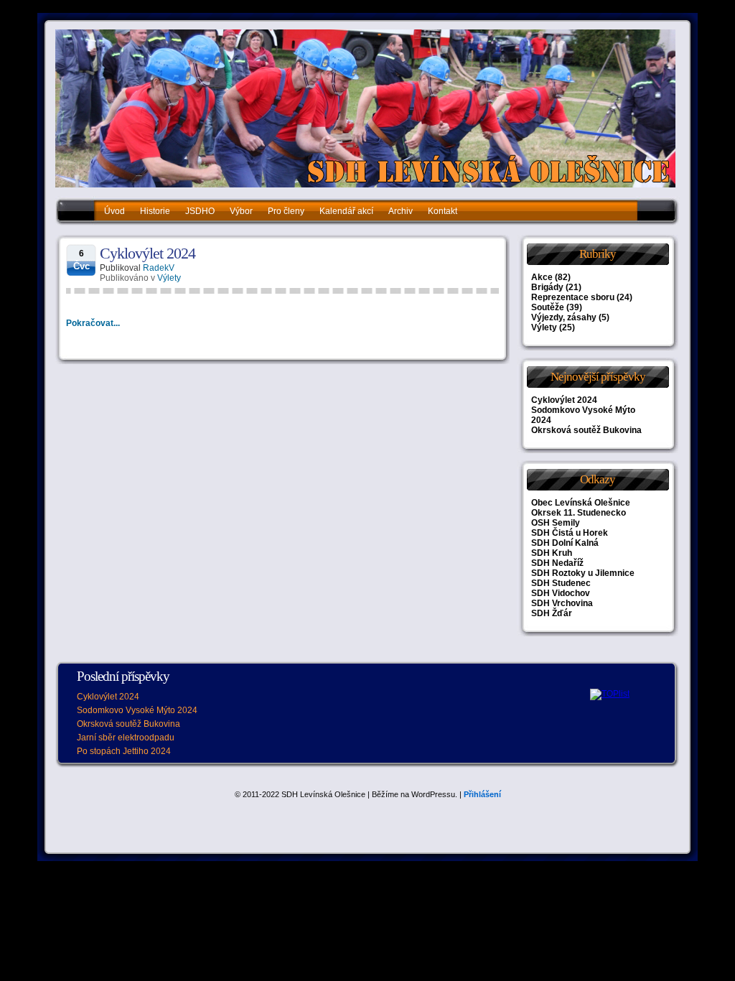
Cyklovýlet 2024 (147, 253)
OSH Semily (555, 523)
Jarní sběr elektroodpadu (125, 738)
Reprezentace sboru (572, 297)
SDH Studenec (561, 583)
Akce (542, 277)
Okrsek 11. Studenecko (578, 513)
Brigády (547, 287)
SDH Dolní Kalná (565, 543)
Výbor (241, 211)
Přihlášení (482, 794)
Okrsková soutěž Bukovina (586, 430)
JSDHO (200, 211)
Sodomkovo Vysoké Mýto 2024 (137, 710)
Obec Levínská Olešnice (580, 503)
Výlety (169, 278)
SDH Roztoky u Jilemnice (583, 573)
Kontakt (442, 211)
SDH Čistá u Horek (569, 533)
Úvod (114, 211)
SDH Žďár (551, 613)
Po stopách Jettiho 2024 (124, 751)
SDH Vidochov (560, 593)
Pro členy (286, 211)
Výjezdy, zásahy (563, 317)
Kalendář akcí (346, 211)
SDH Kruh (551, 553)
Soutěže (547, 307)
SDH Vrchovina (562, 603)
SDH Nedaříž (557, 563)
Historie (155, 211)
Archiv (400, 211)
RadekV (158, 268)
